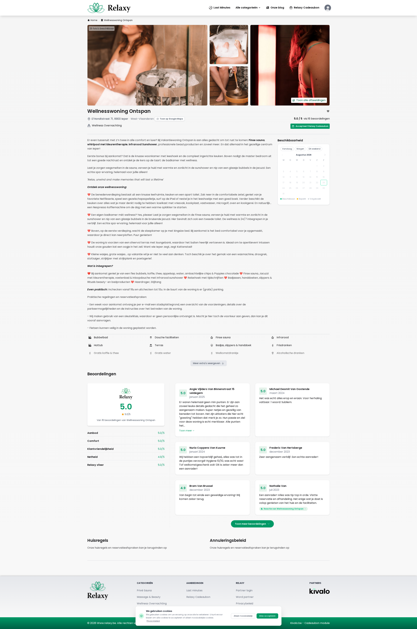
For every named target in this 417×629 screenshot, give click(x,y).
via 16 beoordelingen (317, 118)
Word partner (245, 597)
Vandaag (287, 148)
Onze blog (277, 7)
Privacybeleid (153, 621)
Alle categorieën (247, 7)
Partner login (244, 590)
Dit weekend (314, 148)
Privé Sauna (144, 590)
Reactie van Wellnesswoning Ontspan (283, 508)
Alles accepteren (267, 615)
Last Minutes (222, 7)
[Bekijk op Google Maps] (89, 118)
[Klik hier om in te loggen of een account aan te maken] (328, 8)
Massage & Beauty (148, 597)
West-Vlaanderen (142, 119)
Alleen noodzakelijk (243, 615)
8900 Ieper (121, 119)
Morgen (300, 148)
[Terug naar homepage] (97, 596)
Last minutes (194, 590)
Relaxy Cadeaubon (306, 7)
